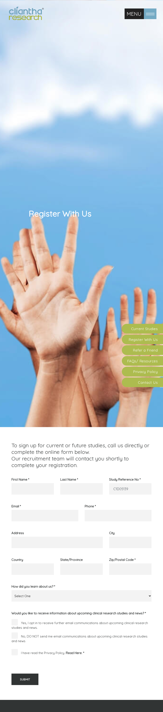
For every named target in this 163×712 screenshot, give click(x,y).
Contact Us (148, 382)
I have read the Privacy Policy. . (52, 653)
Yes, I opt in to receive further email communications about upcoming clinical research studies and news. (79, 625)
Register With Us (143, 339)
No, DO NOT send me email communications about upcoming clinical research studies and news (79, 638)
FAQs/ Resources (142, 361)
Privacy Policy (145, 371)
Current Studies (144, 328)
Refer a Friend (145, 350)
